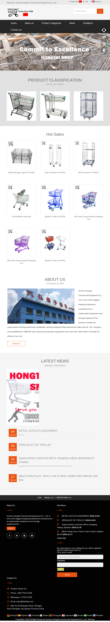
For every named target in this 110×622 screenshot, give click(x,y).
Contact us (16, 30)
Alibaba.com (49, 498)
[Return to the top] (104, 51)
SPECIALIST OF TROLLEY (35, 444)
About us (29, 23)
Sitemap (91, 619)
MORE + (11, 528)
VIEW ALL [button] (16, 344)
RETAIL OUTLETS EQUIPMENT (38, 430)
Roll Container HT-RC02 (55, 172)
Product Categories (51, 23)
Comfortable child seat (21, 216)
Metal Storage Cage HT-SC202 (21, 172)
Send (67, 575)
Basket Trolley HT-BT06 (55, 216)
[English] (97, 1)
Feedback (88, 23)
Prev (3, 52)
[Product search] (100, 11)
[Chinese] (84, 1)
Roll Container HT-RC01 (88, 172)
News (72, 23)
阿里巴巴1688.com (64, 498)
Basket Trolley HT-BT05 (55, 260)
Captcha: (61, 560)
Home (14, 23)
